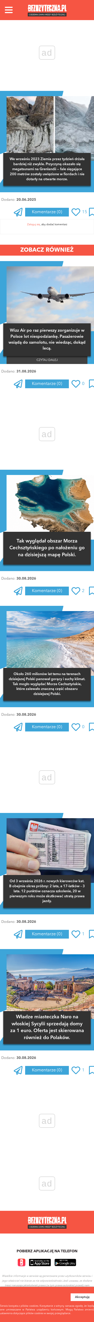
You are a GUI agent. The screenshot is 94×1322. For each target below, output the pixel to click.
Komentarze (47, 212)
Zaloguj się (33, 224)
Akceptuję (82, 1297)
